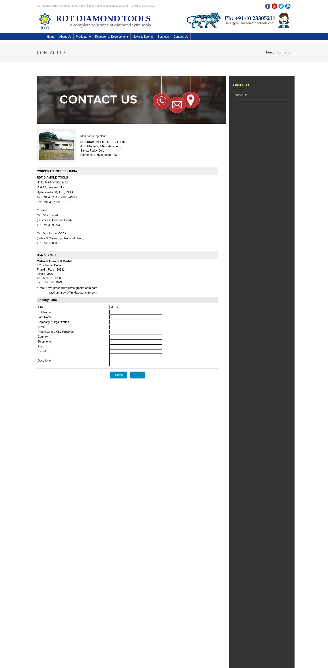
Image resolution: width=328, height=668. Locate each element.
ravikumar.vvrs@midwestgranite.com (73, 292)
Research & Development (111, 36)
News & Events (143, 36)
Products (81, 36)
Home (50, 36)
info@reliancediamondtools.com (108, 5)
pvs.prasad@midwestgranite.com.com (72, 288)
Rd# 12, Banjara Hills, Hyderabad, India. (61, 5)
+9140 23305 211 (144, 5)
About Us (65, 36)
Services (163, 36)
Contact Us (181, 36)
